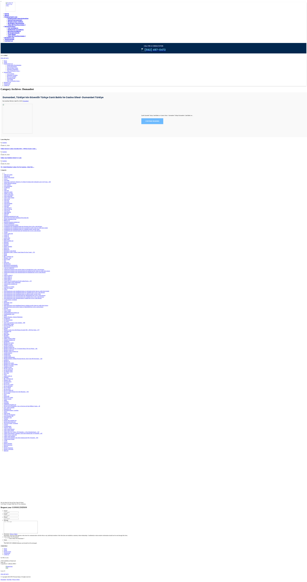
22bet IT (6, 215)
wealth (5, 440)
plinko (5, 400)
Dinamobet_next (8, 302)
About (6, 15)
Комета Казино (8, 443)
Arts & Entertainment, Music (11, 225)
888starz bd (7, 220)
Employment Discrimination (18, 18)
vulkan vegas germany (9, 436)
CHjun (5, 289)
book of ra (6, 262)
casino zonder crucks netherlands (12, 282)
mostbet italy (7, 354)
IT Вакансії (7, 318)
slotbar (5, 412)
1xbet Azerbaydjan (8, 194)
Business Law (9, 38)
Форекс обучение (8, 449)
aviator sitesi (7, 238)
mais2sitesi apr (7, 331)
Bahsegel (6, 242)
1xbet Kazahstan (8, 203)
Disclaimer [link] (3, 579)
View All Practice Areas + (17, 25)
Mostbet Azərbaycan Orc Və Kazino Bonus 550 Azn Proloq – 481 (20, 348)
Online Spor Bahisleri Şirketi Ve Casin (11, 157)
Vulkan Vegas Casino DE (10, 435)
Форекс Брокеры (8, 447)
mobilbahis (6, 341)
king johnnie (7, 327)
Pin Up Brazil (7, 387)
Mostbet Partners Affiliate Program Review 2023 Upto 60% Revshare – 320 (23, 358)
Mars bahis (6, 334)
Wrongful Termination (16, 23)
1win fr (6, 179)
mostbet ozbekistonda (9, 357)
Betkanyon (6, 249)
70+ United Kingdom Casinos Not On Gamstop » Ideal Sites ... (17, 167)
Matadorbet (7, 337)
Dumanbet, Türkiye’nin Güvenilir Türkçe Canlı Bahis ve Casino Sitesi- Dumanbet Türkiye (53, 97)
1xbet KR (6, 206)
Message (6, 520)
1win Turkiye (7, 184)
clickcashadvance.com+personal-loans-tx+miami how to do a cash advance (23, 298)
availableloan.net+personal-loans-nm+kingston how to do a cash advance (22, 230)
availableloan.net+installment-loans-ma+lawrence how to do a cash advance (23, 226)
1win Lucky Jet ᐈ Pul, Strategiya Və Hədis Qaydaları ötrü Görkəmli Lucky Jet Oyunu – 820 (27, 181)
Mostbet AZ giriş (8, 344)
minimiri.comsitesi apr (9, 340)
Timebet (6, 419)
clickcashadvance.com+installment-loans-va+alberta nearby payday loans (22, 294)
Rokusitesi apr (7, 409)
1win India (6, 180)
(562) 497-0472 (5, 58)
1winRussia (7, 187)
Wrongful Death (14, 33)
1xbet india (6, 202)
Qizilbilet (6, 401)
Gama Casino (7, 311)
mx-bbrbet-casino (8, 371)
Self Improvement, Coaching (11, 410)
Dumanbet (26, 101)
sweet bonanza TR (8, 416)
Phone (6, 517)
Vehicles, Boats (8, 427)
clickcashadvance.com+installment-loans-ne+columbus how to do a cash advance (24, 292)
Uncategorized (7, 426)
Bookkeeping (7, 263)
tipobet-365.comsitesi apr (10, 420)
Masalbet (6, 335)
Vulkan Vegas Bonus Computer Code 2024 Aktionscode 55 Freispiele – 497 (23, 433)
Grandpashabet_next (9, 314)
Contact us (8, 41)
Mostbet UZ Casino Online (11, 364)
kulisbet (6, 328)
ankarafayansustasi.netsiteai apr (12, 222)
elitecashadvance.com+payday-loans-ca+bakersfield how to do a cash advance (23, 307)
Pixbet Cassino (7, 399)
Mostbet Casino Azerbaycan (11, 351)
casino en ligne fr (8, 275)
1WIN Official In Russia (10, 183)
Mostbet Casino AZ (9, 350)
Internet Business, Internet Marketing (13, 317)
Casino (5, 274)
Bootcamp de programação (10, 265)
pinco (5, 394)
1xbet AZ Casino (8, 192)
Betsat (5, 253)
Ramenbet (6, 403)
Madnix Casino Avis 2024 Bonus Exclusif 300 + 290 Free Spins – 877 (21, 330)
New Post (6, 373)
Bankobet (6, 243)
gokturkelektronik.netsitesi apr (11, 312)
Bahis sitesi (7, 239)
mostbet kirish (7, 355)
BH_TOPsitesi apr (8, 256)
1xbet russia (7, 210)
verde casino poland (9, 430)
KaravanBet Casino (9, 324)
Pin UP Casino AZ (8, 390)
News (5, 374)
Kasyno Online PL (8, 325)
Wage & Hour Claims (15, 22)
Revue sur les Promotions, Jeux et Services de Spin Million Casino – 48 (22, 406)
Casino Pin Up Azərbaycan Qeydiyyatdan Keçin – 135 (18, 281)
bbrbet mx (6, 248)
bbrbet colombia (8, 246)
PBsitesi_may (7, 380)
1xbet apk (6, 190)
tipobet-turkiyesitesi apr (10, 422)
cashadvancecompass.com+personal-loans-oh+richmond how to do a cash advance (25, 272)
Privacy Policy (14, 534)
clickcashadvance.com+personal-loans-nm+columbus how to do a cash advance (24, 297)
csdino (5, 301)
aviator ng (6, 236)
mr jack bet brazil (8, 370)
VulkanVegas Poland (9, 439)
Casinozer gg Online (9, 286)
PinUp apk (6, 396)
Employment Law (10, 17)
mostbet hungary (8, 353)
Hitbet (5, 315)
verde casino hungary (9, 429)
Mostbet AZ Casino (9, 343)
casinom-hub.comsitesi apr (10, 284)
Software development (9, 414)
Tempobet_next (8, 417)
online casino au (8, 376)
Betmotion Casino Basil (10, 251)
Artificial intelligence (9, 223)
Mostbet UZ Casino (9, 363)
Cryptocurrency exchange (10, 299)
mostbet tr (6, 360)
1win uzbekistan (8, 186)
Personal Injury (9, 26)
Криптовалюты (8, 445)
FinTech (6, 308)
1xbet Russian (7, 212)
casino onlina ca (8, 276)
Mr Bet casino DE (8, 368)
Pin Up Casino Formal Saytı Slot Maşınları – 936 (16, 391)
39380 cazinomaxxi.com (10, 219)
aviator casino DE (8, 233)
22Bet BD (6, 213)
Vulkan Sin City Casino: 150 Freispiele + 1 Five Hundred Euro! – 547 (21, 432)
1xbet (5, 189)
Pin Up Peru (7, 393)
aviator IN (6, 235)
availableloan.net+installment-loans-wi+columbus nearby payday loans (21, 229)
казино (6, 442)
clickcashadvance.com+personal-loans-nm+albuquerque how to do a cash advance (24, 295)
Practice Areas (7, 551)
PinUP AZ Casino (8, 397)
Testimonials (9, 39)
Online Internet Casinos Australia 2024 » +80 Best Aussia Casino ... (19, 148)
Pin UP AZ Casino (8, 384)
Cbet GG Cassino (8, 288)
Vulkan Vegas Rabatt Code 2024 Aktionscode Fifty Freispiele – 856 (21, 437)
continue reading (152, 121)
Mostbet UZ (7, 361)
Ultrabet (6, 424)
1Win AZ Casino (8, 174)
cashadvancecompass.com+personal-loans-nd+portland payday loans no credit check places (27, 271)
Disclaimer (6, 534)
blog (5, 261)
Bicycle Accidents (14, 31)
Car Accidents (13, 28)
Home (6, 14)
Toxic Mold (12, 34)
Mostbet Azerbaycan (9, 347)
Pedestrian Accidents (16, 30)
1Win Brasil (7, 176)
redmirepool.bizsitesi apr (10, 404)
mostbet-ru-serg (8, 367)
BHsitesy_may (7, 258)
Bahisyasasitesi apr (8, 240)
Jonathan (4, 142)
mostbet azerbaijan (8, 345)
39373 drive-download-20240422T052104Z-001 (16, 217)
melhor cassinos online (9, 338)
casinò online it (7, 279)
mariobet (6, 332)
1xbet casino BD (8, 196)
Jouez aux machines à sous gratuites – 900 (14, 322)
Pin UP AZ (6, 383)
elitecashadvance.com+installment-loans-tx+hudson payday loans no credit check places (26, 305)
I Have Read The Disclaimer (11, 537)
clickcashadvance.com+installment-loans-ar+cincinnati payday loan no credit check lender (26, 291)
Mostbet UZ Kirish (8, 366)
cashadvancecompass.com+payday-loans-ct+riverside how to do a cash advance (24, 269)
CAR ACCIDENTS (9, 268)
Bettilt (5, 255)
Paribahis (6, 377)
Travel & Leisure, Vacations (11, 423)
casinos (6, 285)
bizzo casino (7, 259)
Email (5, 514)
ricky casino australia (9, 407)
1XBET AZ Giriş (8, 193)
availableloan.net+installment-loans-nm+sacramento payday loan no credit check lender (26, 228)
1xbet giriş (6, 200)
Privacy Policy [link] (16, 579)
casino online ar (8, 278)
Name (6, 510)
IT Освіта (6, 321)
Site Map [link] (9, 579)
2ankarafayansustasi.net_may (11, 216)
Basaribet (6, 245)
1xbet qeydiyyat (8, 209)
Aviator (6, 232)
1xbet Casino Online (9, 197)
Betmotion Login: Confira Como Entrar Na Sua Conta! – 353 (19, 252)
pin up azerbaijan (8, 386)
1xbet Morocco (8, 207)
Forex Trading (7, 309)
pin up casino (7, 389)
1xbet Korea (7, 205)
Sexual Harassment (15, 20)
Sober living (7, 413)
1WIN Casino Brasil (9, 177)
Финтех (6, 446)
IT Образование (8, 320)
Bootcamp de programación (11, 266)
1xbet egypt (7, 199)
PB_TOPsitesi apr (8, 378)
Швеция (6, 450)
